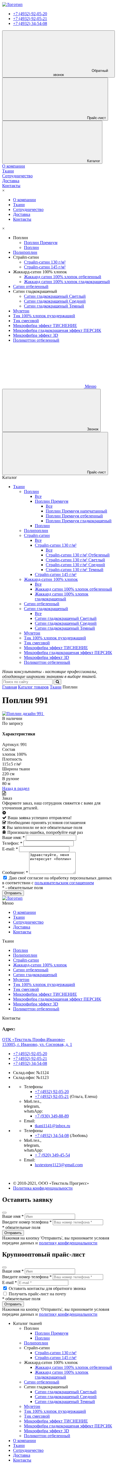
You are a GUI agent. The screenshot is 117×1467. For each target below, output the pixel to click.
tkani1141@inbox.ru (52, 1125)
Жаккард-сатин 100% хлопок (51, 579)
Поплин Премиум (40, 242)
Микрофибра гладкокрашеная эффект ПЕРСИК (57, 330)
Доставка (21, 214)
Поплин (31, 247)
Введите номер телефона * (27, 1222)
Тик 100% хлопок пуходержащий (44, 315)
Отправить (13, 1233)
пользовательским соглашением (64, 882)
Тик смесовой (26, 320)
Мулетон (21, 311)
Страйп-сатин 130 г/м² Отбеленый (78, 555)
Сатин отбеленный (30, 286)
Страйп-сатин (37, 535)
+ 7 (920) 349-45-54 (52, 1155)
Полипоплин (25, 252)
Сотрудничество (28, 209)
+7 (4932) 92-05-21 (30, 18)
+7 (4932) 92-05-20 (30, 13)
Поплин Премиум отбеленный (74, 516)
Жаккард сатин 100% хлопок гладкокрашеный (67, 281)
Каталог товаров (33, 687)
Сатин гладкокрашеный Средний (55, 301)
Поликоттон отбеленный (36, 340)
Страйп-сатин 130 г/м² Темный (74, 569)
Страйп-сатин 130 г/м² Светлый (75, 560)
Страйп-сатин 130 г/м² (45, 262)
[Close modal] (4, 1212)
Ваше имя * (13, 1216)
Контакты (22, 219)
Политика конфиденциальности (43, 1188)
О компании (24, 199)
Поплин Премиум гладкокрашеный (79, 520)
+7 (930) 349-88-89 (52, 1116)
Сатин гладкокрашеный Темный (54, 306)
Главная (9, 687)
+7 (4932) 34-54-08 (30, 23)
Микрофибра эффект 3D (35, 335)
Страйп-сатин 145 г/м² (45, 267)
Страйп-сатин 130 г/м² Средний (75, 564)
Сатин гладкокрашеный (46, 608)
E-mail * (9, 1282)
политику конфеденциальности (68, 1243)
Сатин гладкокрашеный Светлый (55, 296)
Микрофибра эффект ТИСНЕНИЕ (45, 325)
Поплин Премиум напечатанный (76, 511)
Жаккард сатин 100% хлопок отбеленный (62, 276)
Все (38, 496)
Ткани (19, 204)
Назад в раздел (15, 788)
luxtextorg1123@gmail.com (59, 1164)
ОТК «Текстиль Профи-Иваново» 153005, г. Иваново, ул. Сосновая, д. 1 (37, 1042)
